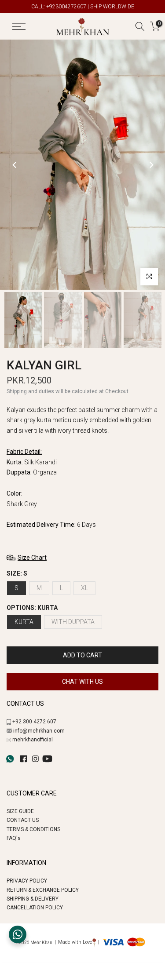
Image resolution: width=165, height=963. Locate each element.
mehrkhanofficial (32, 740)
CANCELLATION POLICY (35, 908)
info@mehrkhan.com (39, 731)
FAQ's (14, 838)
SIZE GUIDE (20, 811)
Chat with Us (82, 681)
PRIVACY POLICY (27, 881)
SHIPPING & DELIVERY (33, 899)
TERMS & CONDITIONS (33, 829)
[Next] (151, 165)
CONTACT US (23, 820)
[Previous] (15, 165)
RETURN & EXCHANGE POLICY (43, 890)
